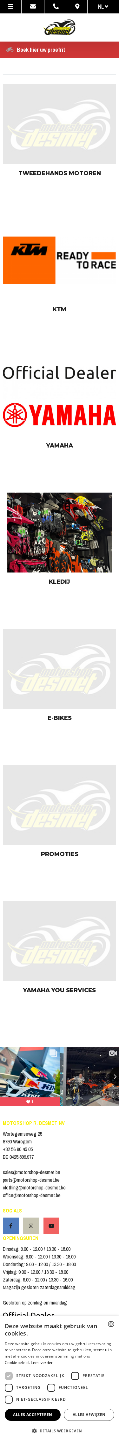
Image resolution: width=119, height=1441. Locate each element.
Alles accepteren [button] (32, 1414)
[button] (59, 1431)
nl (101, 7)
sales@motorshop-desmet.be (31, 1172)
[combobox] (111, 1324)
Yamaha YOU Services (59, 990)
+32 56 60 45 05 (18, 1149)
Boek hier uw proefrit (41, 50)
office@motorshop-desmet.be (32, 1195)
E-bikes (60, 717)
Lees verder (42, 1362)
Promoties (59, 854)
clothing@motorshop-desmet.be (34, 1187)
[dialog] (59, 1378)
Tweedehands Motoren (59, 173)
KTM (59, 309)
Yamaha (59, 445)
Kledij (59, 581)
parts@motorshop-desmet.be (31, 1179)
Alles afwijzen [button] (89, 1414)
